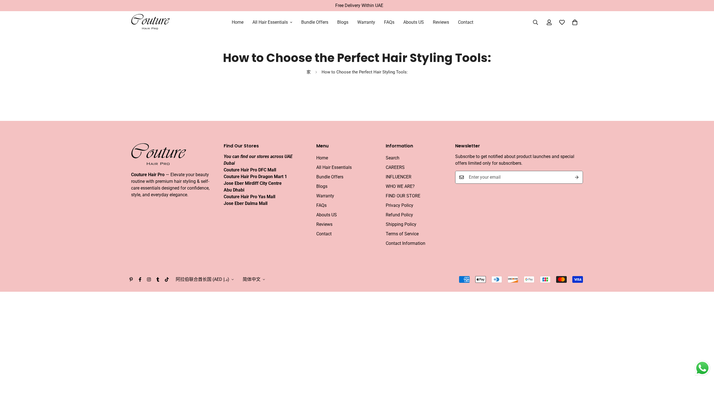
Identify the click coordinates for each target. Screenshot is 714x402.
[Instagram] (149, 279)
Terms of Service (402, 233)
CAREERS (395, 167)
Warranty (366, 22)
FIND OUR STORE (403, 195)
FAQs (389, 22)
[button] (574, 22)
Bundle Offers (314, 22)
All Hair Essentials (270, 22)
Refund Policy (399, 214)
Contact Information (405, 243)
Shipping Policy (401, 224)
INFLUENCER (398, 177)
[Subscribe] (577, 177)
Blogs (342, 22)
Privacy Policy (399, 205)
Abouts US (413, 22)
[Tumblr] (158, 279)
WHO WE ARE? (400, 186)
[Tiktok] (167, 279)
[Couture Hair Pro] (150, 22)
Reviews (441, 22)
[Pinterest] (131, 279)
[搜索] (535, 22)
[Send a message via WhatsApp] (702, 368)
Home (237, 22)
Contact (465, 22)
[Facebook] (140, 279)
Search (392, 158)
